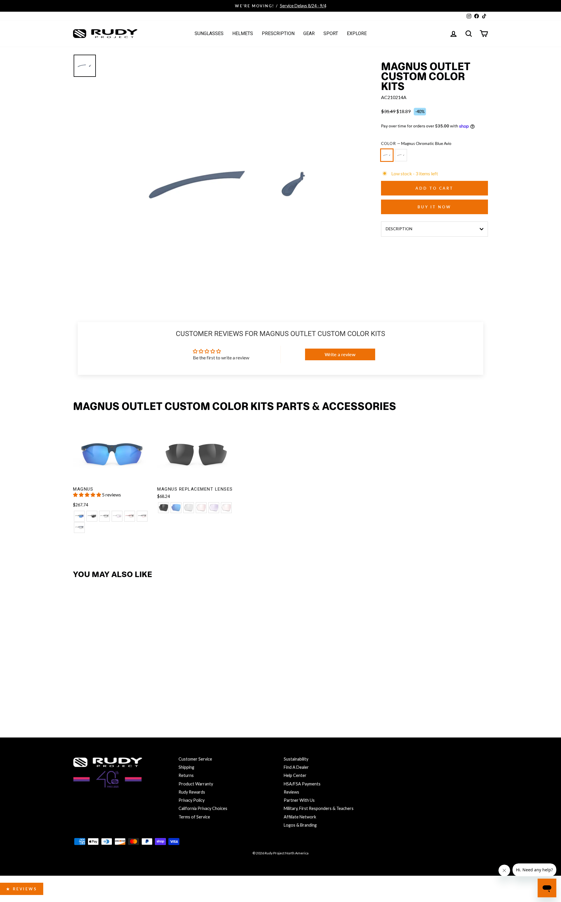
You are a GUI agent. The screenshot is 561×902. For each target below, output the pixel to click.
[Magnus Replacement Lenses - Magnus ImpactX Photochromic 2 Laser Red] (226, 508)
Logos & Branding (300, 825)
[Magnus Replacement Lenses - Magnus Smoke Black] (163, 508)
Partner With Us (299, 800)
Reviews (291, 792)
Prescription (278, 33)
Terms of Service (194, 816)
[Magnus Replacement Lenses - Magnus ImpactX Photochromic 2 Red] (201, 508)
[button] (87, 494)
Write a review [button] (340, 354)
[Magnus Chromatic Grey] (402, 157)
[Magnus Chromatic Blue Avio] (388, 157)
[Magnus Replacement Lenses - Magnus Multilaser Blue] (176, 508)
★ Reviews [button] (21, 889)
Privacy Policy (192, 800)
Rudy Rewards (192, 792)
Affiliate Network (300, 816)
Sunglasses (209, 33)
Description (399, 228)
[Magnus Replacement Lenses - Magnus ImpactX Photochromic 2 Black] (188, 508)
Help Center (295, 775)
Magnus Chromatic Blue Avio (387, 155)
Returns (186, 775)
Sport (330, 33)
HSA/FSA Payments (302, 783)
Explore (357, 33)
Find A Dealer (296, 767)
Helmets (242, 33)
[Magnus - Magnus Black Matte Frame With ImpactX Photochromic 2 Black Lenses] (104, 516)
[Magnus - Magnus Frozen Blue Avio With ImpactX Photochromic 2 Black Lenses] (79, 527)
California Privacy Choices (203, 808)
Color (416, 143)
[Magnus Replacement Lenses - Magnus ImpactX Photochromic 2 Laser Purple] (214, 508)
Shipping (186, 767)
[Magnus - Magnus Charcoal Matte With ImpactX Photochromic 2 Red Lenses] (142, 516)
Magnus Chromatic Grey (401, 155)
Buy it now (434, 207)
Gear (309, 33)
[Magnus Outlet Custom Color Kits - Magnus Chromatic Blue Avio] (79, 695)
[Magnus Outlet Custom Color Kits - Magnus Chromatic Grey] (92, 695)
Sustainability (296, 758)
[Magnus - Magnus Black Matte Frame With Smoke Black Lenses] (92, 516)
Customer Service (195, 758)
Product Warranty (196, 783)
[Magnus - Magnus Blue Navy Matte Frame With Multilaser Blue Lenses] (79, 516)
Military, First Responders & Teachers (319, 808)
